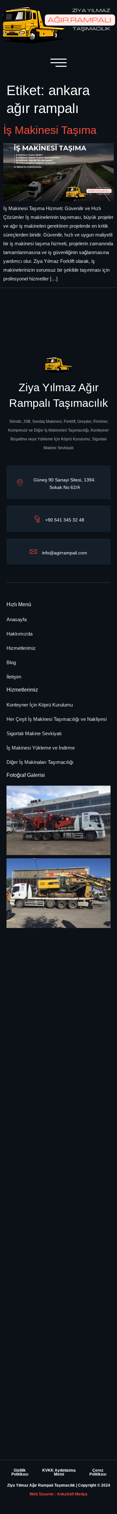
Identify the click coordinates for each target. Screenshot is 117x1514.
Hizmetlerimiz (22, 690)
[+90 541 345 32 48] (36, 518)
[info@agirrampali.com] (33, 551)
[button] (58, 62)
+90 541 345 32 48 (64, 519)
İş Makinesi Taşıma (50, 130)
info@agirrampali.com (64, 552)
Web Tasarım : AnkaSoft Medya (58, 1494)
